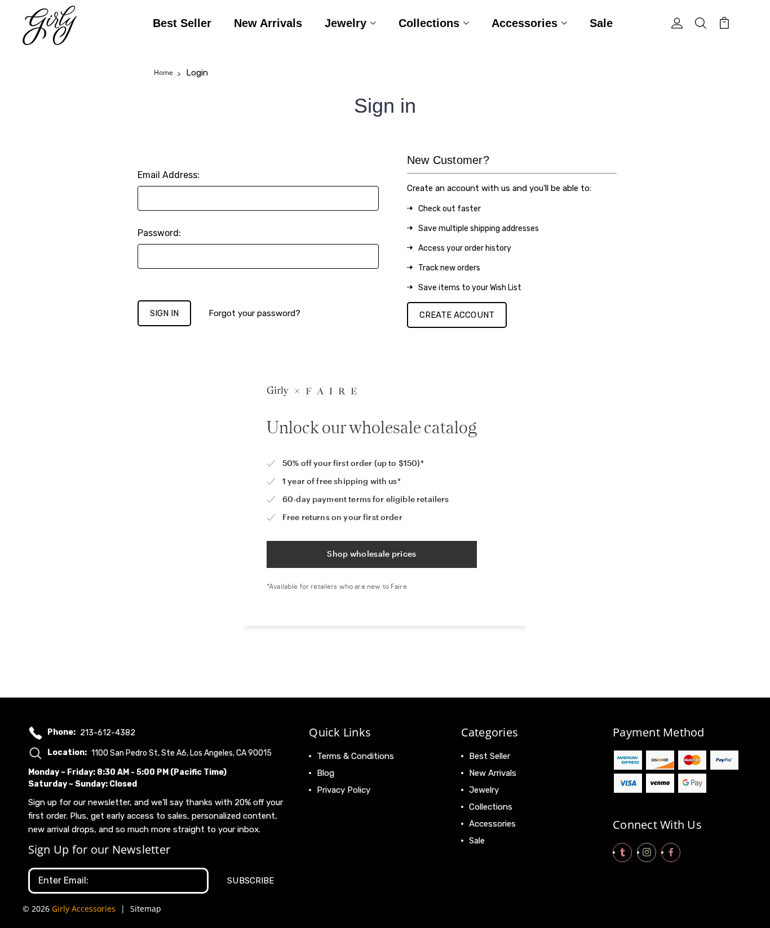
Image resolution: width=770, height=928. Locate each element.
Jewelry (345, 23)
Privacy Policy (343, 790)
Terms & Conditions (355, 756)
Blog (325, 773)
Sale (601, 23)
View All (485, 857)
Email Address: (169, 175)
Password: (159, 233)
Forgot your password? (254, 313)
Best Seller (182, 23)
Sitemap (145, 908)
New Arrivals (268, 23)
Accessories (524, 23)
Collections (429, 23)
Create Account (456, 315)
